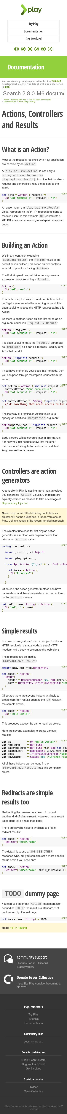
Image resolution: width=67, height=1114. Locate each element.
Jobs (33, 1041)
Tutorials (33, 1019)
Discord (43, 963)
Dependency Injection (15, 503)
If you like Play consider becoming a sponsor (38, 984)
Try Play (34, 23)
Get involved (33, 1068)
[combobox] (33, 93)
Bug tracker (33, 1064)
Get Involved (33, 38)
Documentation (33, 31)
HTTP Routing (18, 927)
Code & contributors (33, 1060)
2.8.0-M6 (56, 81)
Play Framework (33, 10)
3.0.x (6, 87)
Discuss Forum (26, 963)
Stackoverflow (25, 967)
